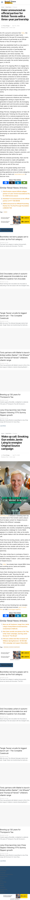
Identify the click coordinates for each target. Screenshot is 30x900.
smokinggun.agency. (14, 609)
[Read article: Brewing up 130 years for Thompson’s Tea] (15, 380)
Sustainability (3, 889)
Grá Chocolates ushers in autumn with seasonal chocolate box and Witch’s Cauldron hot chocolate (13, 276)
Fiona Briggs (6, 25)
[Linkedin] (18, 182)
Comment (2, 887)
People (2, 885)
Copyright (2, 872)
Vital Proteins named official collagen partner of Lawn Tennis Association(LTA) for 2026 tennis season (16, 194)
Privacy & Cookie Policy (6, 874)
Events (2, 883)
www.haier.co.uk (19, 174)
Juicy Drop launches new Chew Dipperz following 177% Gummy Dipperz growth (13, 412)
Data (1, 880)
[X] (12, 182)
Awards (2, 891)
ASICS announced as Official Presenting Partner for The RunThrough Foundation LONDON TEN (16, 206)
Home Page (3, 867)
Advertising (3, 870)
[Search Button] (28, 2)
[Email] (24, 182)
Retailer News (4, 876)
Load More (3, 425)
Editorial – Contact (5, 868)
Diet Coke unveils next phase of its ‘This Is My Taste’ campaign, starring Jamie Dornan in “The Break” (16, 634)
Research (2, 893)
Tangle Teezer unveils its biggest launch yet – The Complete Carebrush (13, 315)
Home (2, 7)
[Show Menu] (2, 2)
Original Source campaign (12, 647)
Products (15, 7)
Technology (3, 882)
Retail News (8, 7)
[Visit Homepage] (10, 2)
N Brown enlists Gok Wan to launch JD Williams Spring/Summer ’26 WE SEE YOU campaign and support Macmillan (15, 641)
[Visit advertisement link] (15, 218)
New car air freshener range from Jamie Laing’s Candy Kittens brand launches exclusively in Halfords (16, 626)
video (4, 564)
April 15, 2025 (15, 25)
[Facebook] (6, 182)
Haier (23, 33)
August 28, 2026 (4, 242)
